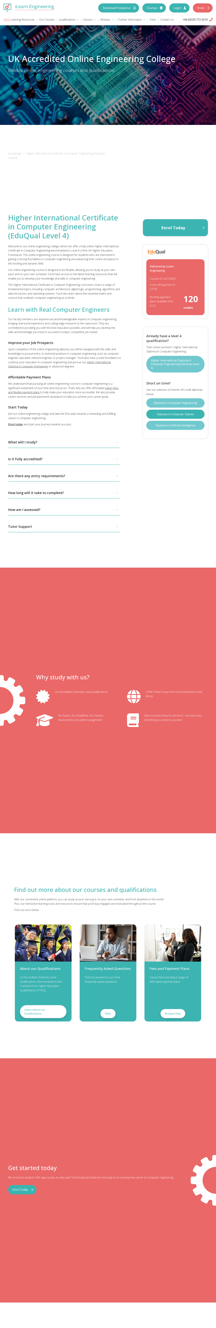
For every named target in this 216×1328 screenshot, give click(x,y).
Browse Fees (173, 1013)
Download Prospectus (116, 8)
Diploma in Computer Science (175, 414)
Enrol (200, 8)
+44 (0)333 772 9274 (195, 19)
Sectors (87, 19)
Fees (153, 19)
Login (177, 8)
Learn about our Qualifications (34, 1011)
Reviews (105, 19)
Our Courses (47, 19)
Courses (152, 8)
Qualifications (67, 19)
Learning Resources (22, 19)
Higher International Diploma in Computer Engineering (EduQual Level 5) (175, 364)
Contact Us (167, 19)
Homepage (14, 153)
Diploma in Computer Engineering (175, 403)
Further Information (130, 19)
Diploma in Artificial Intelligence (175, 425)
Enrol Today (173, 227)
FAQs (108, 1013)
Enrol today (15, 424)
